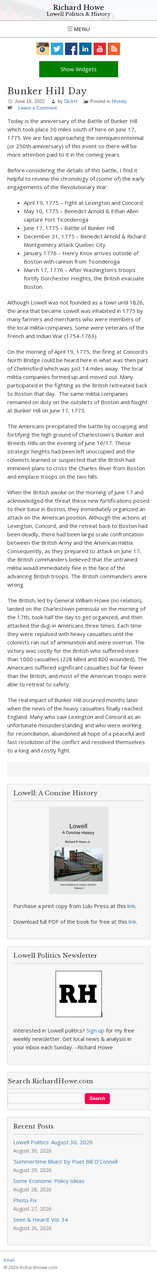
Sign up (95, 1030)
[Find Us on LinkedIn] (85, 48)
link (131, 905)
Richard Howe (78, 7)
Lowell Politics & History (78, 14)
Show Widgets (79, 69)
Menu (81, 28)
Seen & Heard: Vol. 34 (40, 1219)
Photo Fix (25, 1200)
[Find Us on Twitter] (57, 48)
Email (9, 1260)
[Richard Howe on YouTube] (99, 48)
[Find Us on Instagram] (43, 48)
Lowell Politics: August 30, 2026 (53, 1142)
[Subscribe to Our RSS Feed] (114, 48)
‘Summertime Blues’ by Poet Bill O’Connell (65, 1161)
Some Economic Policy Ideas (48, 1180)
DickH (70, 101)
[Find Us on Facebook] (71, 48)
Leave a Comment (37, 108)
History (119, 101)
